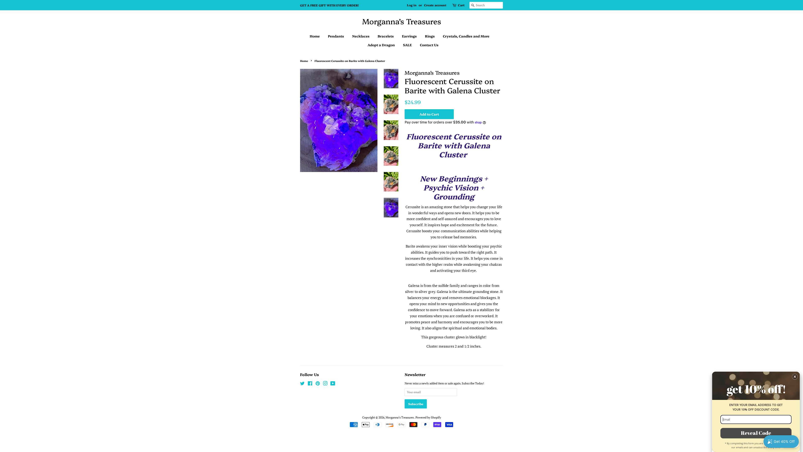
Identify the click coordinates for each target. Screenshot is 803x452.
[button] (794, 376)
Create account (435, 5)
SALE (407, 44)
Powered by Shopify (428, 417)
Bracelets (386, 36)
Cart (461, 5)
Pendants (336, 36)
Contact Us (429, 44)
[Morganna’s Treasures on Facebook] (310, 384)
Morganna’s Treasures (401, 21)
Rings (430, 36)
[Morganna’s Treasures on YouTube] (332, 384)
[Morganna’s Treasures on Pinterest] (317, 384)
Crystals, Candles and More (466, 36)
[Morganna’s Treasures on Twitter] (302, 384)
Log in (412, 5)
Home (315, 36)
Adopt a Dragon (381, 44)
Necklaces (361, 36)
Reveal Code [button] (756, 432)
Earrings (409, 36)
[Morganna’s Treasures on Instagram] (325, 384)
